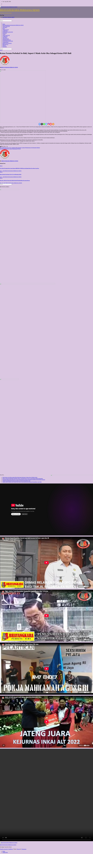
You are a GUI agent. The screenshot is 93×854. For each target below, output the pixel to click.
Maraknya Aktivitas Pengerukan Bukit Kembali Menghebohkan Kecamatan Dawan (15, 180)
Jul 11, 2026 (2, 170)
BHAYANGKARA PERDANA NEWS (20, 10)
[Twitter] (46, 124)
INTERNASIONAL (7, 39)
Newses (18, 849)
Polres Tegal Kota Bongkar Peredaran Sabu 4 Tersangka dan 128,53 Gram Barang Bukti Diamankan (23, 478)
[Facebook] (40, 124)
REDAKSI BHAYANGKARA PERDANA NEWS (13, 25)
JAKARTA (5, 27)
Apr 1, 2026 (2, 176)
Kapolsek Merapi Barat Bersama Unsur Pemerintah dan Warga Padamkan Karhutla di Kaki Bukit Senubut (24, 479)
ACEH (4, 34)
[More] (53, 124)
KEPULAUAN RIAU (7, 43)
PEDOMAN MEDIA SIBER (8, 17)
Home (4, 24)
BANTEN (5, 33)
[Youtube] (51, 124)
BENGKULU (5, 44)
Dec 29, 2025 (2, 182)
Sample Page (5, 852)
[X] (42, 124)
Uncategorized (5, 42)
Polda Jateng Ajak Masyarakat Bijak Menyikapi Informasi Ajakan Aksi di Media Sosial (20, 477)
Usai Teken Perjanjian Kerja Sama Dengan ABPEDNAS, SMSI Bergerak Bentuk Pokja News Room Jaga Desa (19, 168)
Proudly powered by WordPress (6, 849)
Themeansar (23, 849)
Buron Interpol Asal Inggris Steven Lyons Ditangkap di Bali (10, 174)
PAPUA (4, 45)
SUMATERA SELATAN (8, 32)
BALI (4, 28)
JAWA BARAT (6, 29)
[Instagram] (48, 124)
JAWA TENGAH (6, 26)
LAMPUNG (5, 30)
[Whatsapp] (44, 124)
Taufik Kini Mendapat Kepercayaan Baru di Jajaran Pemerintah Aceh (16, 480)
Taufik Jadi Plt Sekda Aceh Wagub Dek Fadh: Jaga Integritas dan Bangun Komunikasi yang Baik (22, 481)
